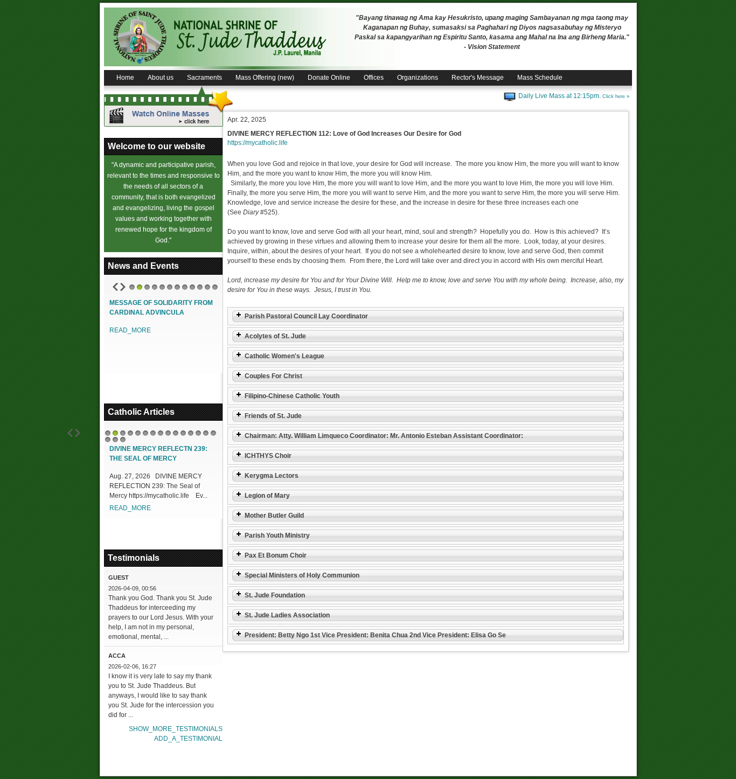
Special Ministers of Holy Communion (302, 575)
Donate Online (329, 77)
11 (207, 287)
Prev (115, 287)
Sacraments (204, 77)
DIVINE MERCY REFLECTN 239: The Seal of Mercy (158, 453)
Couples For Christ (273, 376)
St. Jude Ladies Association (287, 615)
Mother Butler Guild (274, 515)
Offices (374, 77)
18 (123, 439)
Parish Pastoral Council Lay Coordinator (306, 316)
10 (200, 287)
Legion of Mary (267, 495)
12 (215, 287)
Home (125, 77)
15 (213, 433)
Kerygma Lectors (271, 475)
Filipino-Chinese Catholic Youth (292, 396)
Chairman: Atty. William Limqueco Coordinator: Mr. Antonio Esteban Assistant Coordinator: (384, 436)
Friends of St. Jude (273, 416)
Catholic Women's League (284, 356)
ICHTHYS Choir (268, 456)
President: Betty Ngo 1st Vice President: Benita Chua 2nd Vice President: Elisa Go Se (375, 635)
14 (206, 433)
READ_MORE (130, 330)
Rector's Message (478, 77)
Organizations (417, 77)
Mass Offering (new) (264, 77)
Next (123, 287)
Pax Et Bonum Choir (276, 555)
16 (108, 439)
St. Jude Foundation (275, 595)
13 (198, 433)
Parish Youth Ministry (277, 535)
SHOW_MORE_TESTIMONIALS (176, 729)
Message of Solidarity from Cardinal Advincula (161, 307)
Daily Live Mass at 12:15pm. (573, 96)
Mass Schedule (540, 77)
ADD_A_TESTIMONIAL (188, 738)
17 (115, 439)
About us (160, 77)
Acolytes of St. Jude (275, 336)
